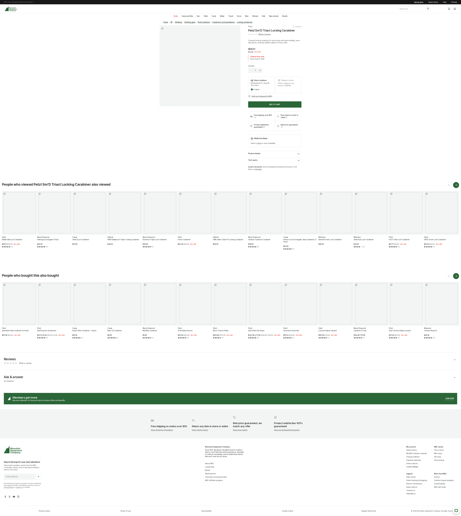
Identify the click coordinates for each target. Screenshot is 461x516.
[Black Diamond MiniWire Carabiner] (160, 312)
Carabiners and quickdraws (223, 22)
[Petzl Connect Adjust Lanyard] (335, 312)
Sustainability (439, 484)
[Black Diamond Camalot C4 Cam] (371, 312)
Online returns (412, 463)
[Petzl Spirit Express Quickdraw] (54, 312)
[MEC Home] (11, 9)
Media (207, 470)
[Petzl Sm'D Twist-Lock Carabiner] (406, 221)
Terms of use (125, 511)
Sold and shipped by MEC (262, 96)
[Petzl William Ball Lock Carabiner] (19, 221)
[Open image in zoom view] (200, 65)
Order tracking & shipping (416, 480)
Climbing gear (189, 22)
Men (246, 16)
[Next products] (456, 185)
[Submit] (428, 8)
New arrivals (273, 16)
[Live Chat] (456, 510)
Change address (413, 457)
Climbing (178, 22)
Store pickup (439, 460)
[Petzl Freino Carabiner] (195, 220)
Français (454, 2)
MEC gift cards (440, 487)
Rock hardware (204, 22)
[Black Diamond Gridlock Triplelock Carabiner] (265, 221)
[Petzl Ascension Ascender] (300, 312)
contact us (19, 487)
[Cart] (449, 8)
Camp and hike (187, 16)
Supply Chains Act (368, 511)
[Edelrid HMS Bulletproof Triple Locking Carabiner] (124, 220)
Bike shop (438, 453)
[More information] (255, 117)
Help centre (411, 477)
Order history (411, 450)
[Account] (454, 8)
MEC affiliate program (214, 480)
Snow (239, 16)
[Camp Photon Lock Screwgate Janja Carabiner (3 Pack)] (300, 222)
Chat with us (410, 494)
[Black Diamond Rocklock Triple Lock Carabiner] (160, 221)
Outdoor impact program (444, 480)
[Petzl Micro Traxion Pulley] (230, 312)
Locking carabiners (244, 22)
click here (258, 169)
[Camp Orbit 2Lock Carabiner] (89, 220)
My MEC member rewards (416, 453)
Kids (263, 16)
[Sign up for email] (38, 476)
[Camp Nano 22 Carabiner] (124, 312)
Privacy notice (44, 511)
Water (222, 16)
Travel (230, 16)
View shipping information (162, 430)
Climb (206, 16)
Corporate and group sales (216, 477)
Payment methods (413, 460)
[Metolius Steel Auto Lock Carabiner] (371, 221)
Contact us (410, 490)
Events (437, 477)
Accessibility (206, 511)
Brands (285, 16)
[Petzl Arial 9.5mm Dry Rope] (265, 312)
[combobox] (421, 8)
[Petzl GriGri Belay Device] (195, 312)
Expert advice (433, 2)
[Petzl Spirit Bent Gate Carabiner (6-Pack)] (19, 311)
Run (198, 16)
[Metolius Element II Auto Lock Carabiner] (335, 220)
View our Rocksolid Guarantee (287, 430)
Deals (175, 16)
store (286, 83)
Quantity (251, 66)
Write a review (264, 34)
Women (255, 16)
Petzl (250, 26)
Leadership (209, 467)
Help (444, 2)
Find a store (439, 450)
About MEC (209, 463)
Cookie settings (412, 467)
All (171, 22)
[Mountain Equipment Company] (23, 450)
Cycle (214, 16)
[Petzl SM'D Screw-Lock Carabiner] (441, 221)
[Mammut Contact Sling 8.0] (441, 312)
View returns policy (200, 430)
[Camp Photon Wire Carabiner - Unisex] (89, 312)
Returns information (414, 484)
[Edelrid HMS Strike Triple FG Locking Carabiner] (230, 220)
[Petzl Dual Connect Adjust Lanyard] (406, 312)
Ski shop (437, 457)
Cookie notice (287, 511)
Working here (210, 474)
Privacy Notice (9, 487)
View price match (240, 430)
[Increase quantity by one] (260, 70)
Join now (449, 398)
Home (165, 22)
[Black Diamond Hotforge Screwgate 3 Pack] (54, 221)
